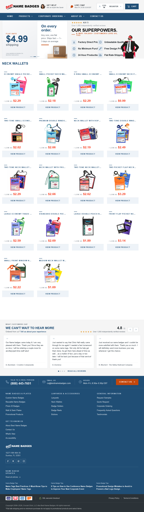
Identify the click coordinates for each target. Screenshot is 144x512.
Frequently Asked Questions (108, 410)
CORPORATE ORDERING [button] (50, 16)
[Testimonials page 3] (62, 371)
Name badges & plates (18, 393)
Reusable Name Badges (15, 402)
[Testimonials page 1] (58, 371)
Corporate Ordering (104, 406)
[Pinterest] (18, 461)
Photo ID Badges (13, 406)
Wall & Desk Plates (14, 410)
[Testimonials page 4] (64, 371)
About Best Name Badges (16, 425)
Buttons (54, 414)
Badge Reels (56, 410)
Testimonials (102, 414)
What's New (10, 434)
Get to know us (14, 421)
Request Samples (104, 398)
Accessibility (11, 438)
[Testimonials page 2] (60, 371)
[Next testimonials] (136, 329)
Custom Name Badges (15, 398)
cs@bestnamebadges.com (59, 383)
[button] (31, 56)
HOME (10, 16)
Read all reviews (77, 371)
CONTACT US (97, 16)
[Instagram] (24, 461)
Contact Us (10, 430)
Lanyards (55, 398)
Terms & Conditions (130, 498)
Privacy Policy (114, 498)
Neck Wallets (56, 402)
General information (109, 393)
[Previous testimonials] (130, 329)
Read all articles (12, 477)
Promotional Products (14, 414)
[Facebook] (8, 461)
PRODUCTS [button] (24, 16)
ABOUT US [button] (76, 16)
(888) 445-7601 (21, 383)
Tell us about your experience (33, 332)
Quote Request (103, 402)
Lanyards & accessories (65, 393)
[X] (13, 461)
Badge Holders (57, 406)
